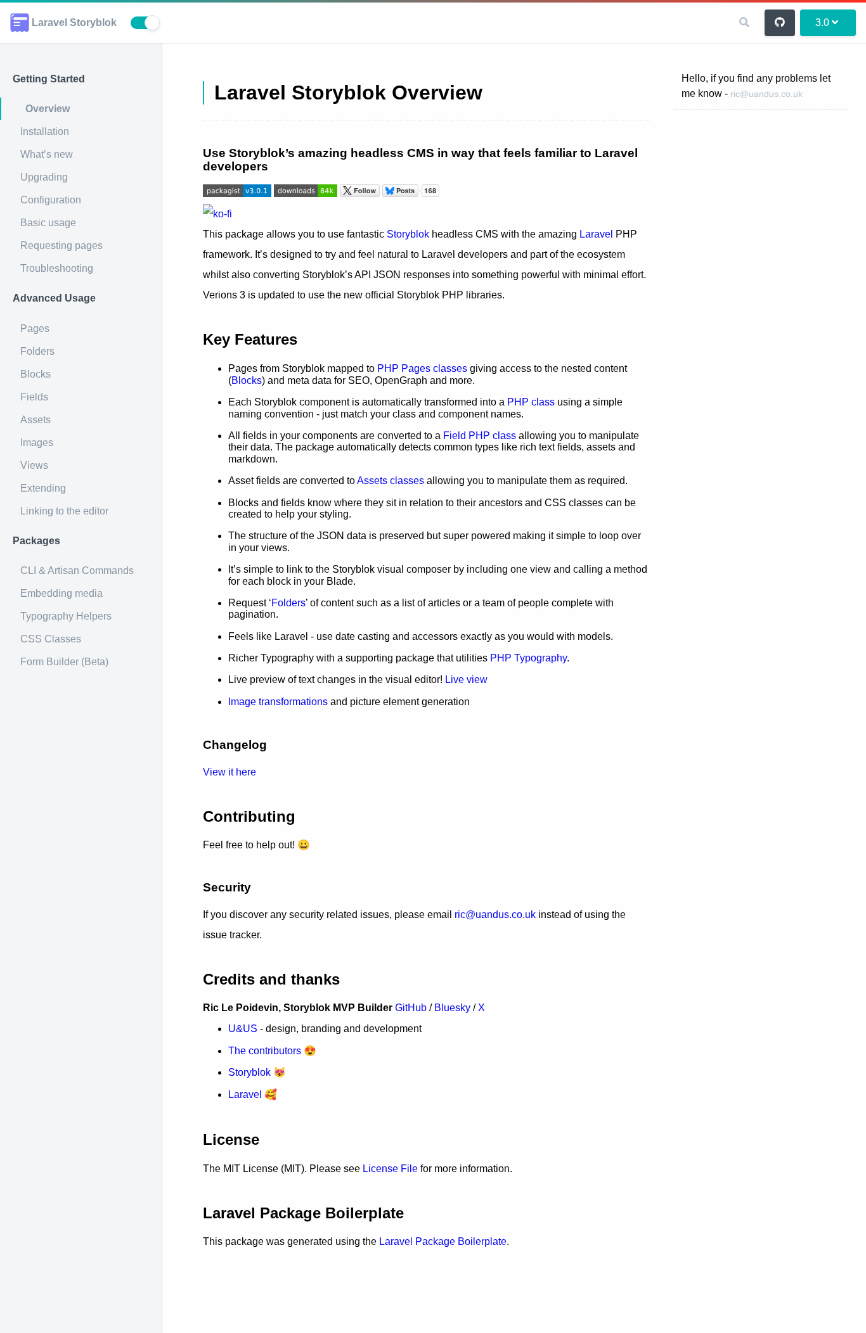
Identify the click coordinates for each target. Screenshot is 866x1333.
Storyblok (408, 234)
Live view (466, 679)
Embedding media (61, 593)
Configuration (50, 200)
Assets (35, 419)
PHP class (531, 402)
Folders (37, 351)
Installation (44, 131)
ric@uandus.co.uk (766, 94)
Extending (43, 488)
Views (34, 465)
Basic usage (48, 222)
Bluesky (452, 1007)
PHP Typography (528, 658)
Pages (34, 328)
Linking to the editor (64, 511)
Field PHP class (479, 435)
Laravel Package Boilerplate (443, 1241)
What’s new (46, 154)
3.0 (822, 22)
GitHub (411, 1007)
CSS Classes (50, 639)
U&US (242, 1028)
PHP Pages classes (422, 368)
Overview (47, 108)
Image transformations (278, 701)
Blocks (35, 374)
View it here (229, 772)
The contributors (264, 1050)
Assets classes (390, 480)
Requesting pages (61, 245)
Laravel (596, 234)
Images (36, 442)
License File (390, 1168)
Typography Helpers (66, 616)
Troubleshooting (56, 268)
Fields (34, 397)
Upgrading (44, 177)
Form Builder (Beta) (64, 661)
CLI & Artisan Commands (77, 570)
